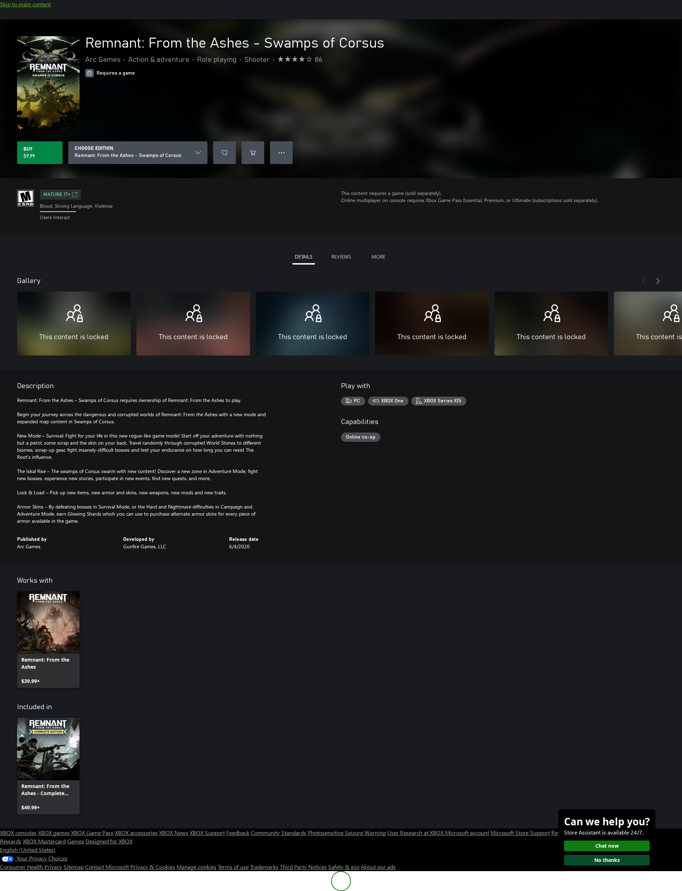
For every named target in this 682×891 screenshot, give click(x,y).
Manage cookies (196, 866)
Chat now (607, 845)
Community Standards (278, 832)
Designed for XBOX (109, 841)
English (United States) (27, 849)
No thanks (607, 860)
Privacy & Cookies (152, 866)
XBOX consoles (18, 832)
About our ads (378, 866)
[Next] (658, 281)
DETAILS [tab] (303, 256)
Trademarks (264, 866)
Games (75, 841)
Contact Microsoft (107, 866)
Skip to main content (25, 4)
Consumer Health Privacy (31, 866)
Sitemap (74, 866)
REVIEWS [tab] (341, 256)
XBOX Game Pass (92, 832)
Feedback (237, 832)
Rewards (10, 841)
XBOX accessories (136, 832)
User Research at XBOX (416, 832)
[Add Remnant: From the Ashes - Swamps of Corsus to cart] (253, 152)
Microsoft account (467, 832)
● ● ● (281, 152)
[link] (48, 639)
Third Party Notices (303, 866)
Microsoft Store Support (520, 832)
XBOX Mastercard (44, 841)
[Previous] (644, 281)
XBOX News (173, 832)
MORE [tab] (378, 256)
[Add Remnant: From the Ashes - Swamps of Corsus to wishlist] (224, 152)
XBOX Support (207, 832)
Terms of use (233, 866)
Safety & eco (343, 866)
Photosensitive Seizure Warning (347, 832)
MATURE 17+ (56, 194)
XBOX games (54, 832)
